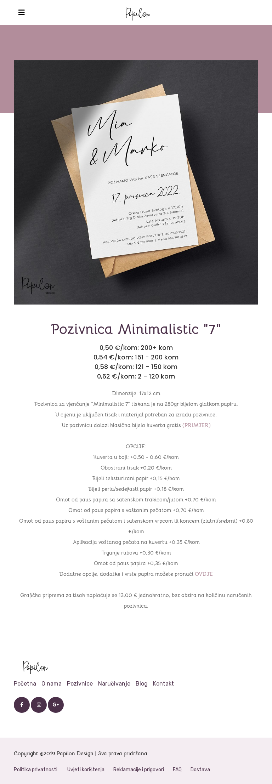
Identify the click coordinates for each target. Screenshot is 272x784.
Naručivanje (114, 683)
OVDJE (204, 573)
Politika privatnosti (35, 770)
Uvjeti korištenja (85, 770)
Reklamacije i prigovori (138, 770)
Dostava (200, 770)
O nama (51, 683)
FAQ (177, 770)
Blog (142, 683)
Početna (25, 683)
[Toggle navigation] (21, 12)
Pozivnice (80, 683)
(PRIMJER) (196, 425)
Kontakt (163, 683)
